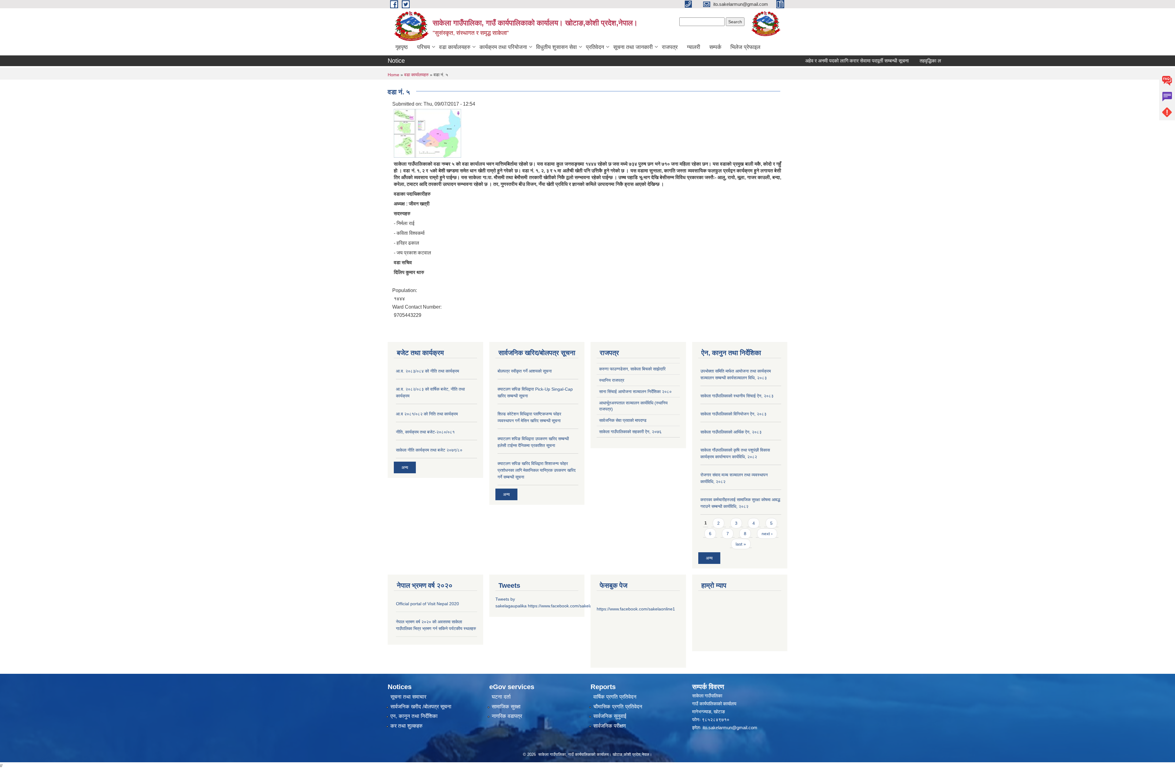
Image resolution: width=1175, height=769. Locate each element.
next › (767, 533)
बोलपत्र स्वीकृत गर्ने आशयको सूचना (525, 371)
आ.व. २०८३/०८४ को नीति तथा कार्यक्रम (427, 371)
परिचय (423, 47)
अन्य (404, 467)
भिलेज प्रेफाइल (745, 47)
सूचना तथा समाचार (408, 697)
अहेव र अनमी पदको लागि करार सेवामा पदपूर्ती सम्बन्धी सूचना (839, 60)
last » (741, 544)
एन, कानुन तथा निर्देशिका (414, 716)
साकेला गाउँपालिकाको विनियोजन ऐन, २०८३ (733, 413)
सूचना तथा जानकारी (633, 47)
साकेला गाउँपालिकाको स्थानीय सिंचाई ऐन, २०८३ (737, 395)
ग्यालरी (693, 47)
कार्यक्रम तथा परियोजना (503, 47)
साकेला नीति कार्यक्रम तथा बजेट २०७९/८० (429, 450)
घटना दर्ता (501, 697)
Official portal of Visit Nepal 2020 (427, 603)
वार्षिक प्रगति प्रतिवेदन (614, 697)
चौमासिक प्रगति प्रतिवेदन (617, 707)
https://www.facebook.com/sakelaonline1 (567, 605)
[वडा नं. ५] (427, 133)
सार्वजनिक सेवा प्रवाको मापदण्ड (623, 420)
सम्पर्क (715, 47)
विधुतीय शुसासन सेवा (556, 47)
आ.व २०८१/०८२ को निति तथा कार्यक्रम (427, 413)
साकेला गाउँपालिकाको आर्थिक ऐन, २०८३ (731, 432)
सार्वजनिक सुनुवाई (609, 716)
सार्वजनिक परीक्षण (609, 726)
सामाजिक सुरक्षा (506, 707)
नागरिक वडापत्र (507, 716)
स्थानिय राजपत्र (611, 380)
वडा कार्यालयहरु (454, 47)
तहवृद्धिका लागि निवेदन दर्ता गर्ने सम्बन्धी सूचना (940, 60)
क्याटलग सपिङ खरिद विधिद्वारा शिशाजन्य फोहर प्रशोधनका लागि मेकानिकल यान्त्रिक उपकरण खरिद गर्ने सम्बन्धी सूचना (537, 470)
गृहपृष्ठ (401, 47)
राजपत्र (670, 47)
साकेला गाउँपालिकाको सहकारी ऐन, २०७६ (630, 431)
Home (393, 74)
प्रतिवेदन (595, 47)
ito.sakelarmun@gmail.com (730, 727)
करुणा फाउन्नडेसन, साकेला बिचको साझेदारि (632, 368)
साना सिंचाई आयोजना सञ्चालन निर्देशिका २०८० (635, 391)
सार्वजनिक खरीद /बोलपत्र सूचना (420, 707)
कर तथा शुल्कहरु (406, 726)
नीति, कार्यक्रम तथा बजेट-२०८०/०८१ (425, 432)
